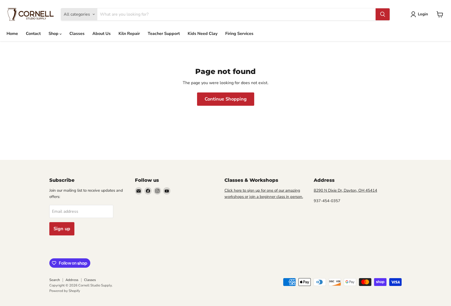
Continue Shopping (226, 99)
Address (72, 280)
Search (54, 280)
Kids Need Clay (202, 33)
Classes (77, 33)
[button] (420, 14)
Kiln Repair (129, 33)
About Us (101, 33)
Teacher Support (164, 33)
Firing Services (239, 33)
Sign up (62, 229)
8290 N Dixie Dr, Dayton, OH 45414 (345, 190)
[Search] (383, 14)
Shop (54, 33)
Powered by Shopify (64, 291)
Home (12, 33)
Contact (33, 33)
